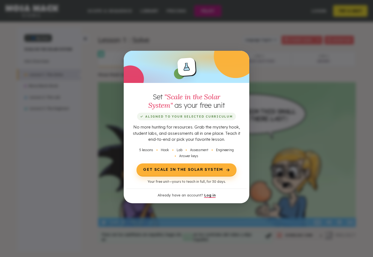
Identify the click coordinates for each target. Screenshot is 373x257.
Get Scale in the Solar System (186, 169)
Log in (210, 195)
